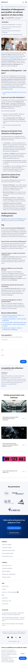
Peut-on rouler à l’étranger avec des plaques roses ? (12, 624)
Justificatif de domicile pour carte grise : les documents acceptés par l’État (13, 316)
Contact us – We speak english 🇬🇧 (10, 592)
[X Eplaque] (16, 637)
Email (2, 355)
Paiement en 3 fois (6, 601)
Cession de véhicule (6, 544)
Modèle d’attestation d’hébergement (11, 34)
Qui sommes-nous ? (7, 565)
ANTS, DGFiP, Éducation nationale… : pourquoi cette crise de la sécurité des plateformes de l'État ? (13, 619)
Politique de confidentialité (8, 574)
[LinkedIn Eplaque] (12, 637)
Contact (4, 589)
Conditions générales (7, 568)
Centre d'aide (5, 586)
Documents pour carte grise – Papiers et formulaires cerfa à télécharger (12, 328)
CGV (19, 641)
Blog (3, 595)
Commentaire (4, 339)
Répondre (3, 386)
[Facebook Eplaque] (8, 637)
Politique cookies (6, 577)
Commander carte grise (14, 528)
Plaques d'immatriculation (8, 550)
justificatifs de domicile (12, 56)
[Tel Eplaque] (23, 2)
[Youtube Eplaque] (20, 637)
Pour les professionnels (7, 553)
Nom (2, 350)
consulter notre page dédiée (7, 661)
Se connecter (5, 603)
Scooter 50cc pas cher (7, 556)
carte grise (11, 86)
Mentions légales (6, 571)
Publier (23, 361)
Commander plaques (14, 532)
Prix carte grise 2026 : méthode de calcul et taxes (14, 322)
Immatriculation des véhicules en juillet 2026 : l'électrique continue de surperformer (13, 613)
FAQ (21, 34)
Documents (5, 598)
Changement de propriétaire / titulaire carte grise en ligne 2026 (14, 319)
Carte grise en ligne (6, 547)
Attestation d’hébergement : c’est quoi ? (12, 24)
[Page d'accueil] (4, 2)
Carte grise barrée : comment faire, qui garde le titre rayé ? (13, 325)
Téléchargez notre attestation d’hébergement (12, 219)
